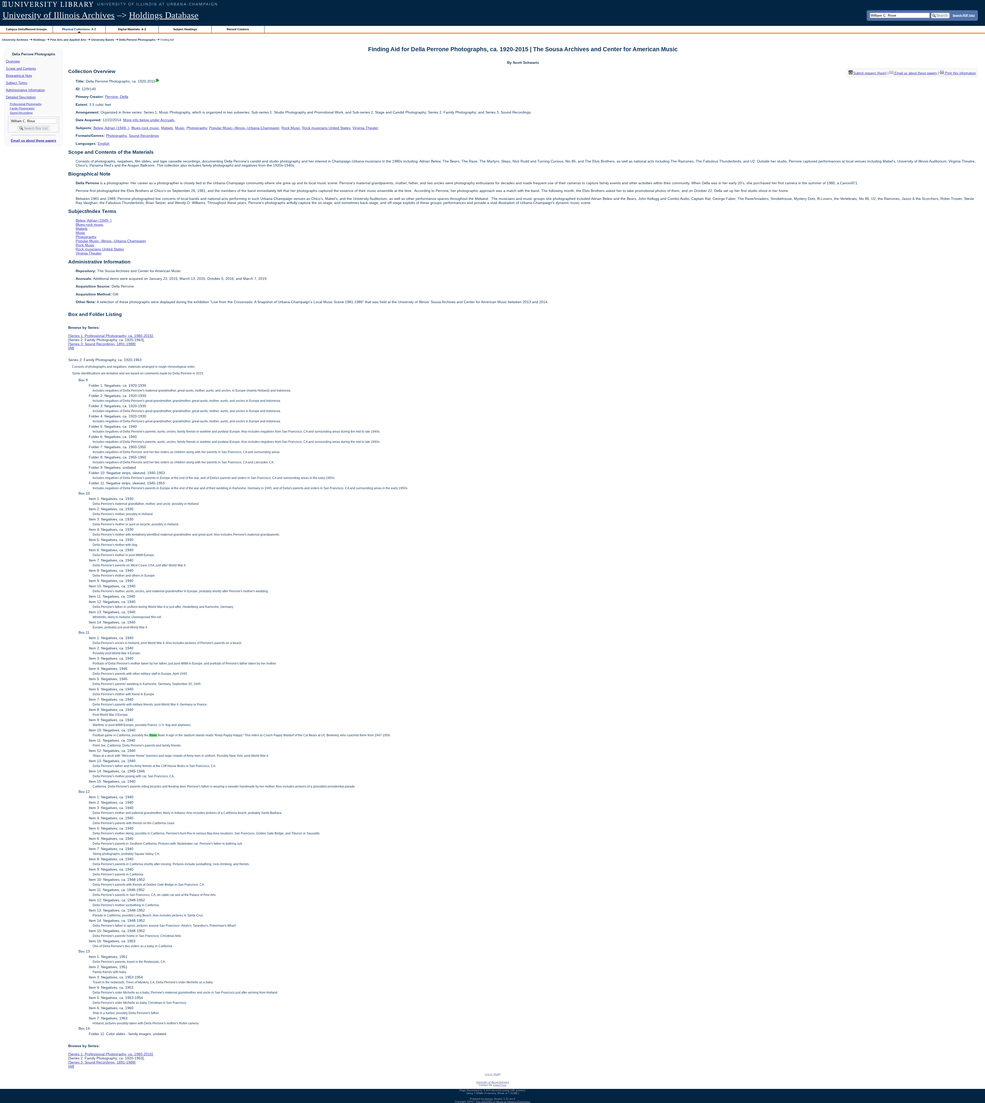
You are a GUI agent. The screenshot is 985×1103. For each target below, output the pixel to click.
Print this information (960, 73)
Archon (489, 1098)
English (104, 143)
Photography (196, 128)
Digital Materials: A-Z (132, 29)
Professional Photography (26, 104)
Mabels (167, 128)
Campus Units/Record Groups (26, 29)
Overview (13, 61)
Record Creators (238, 29)
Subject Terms (16, 83)
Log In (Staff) (492, 1074)
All (71, 348)
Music (179, 128)
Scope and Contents (21, 68)
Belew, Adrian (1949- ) (111, 128)
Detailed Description (21, 97)
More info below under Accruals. (149, 120)
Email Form (499, 1085)
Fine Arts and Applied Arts (68, 39)
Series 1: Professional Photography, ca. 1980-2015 (110, 336)
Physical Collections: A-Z (79, 29)
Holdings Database (164, 15)
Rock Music (290, 128)
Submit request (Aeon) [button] (870, 73)
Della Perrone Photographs (137, 39)
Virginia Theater (365, 128)
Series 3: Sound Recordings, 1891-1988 (101, 344)
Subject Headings (185, 29)
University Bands (102, 39)
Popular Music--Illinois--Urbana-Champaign (244, 128)
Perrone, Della (116, 97)
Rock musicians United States (326, 128)
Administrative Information (25, 90)
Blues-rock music (145, 128)
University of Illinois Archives (59, 15)
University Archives (15, 39)
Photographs (116, 136)
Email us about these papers (33, 140)
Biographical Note (19, 76)
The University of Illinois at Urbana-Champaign (503, 1101)
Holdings (39, 39)
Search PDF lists (964, 15)
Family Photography (22, 108)
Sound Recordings (21, 112)
